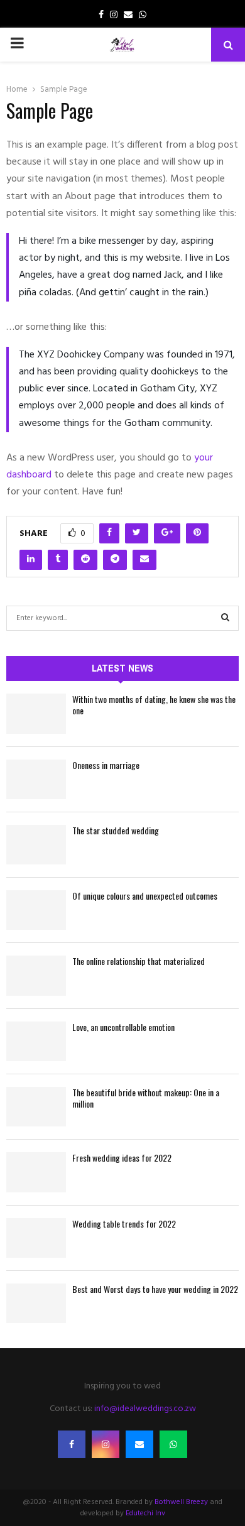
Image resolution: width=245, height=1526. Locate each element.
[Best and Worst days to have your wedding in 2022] (36, 1303)
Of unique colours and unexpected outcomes (144, 895)
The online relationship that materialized (138, 960)
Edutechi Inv (145, 1513)
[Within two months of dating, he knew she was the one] (36, 713)
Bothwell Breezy (181, 1502)
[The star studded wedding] (36, 844)
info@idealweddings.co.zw (145, 1409)
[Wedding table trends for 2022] (36, 1238)
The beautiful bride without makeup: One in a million (145, 1098)
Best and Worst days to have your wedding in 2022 (155, 1288)
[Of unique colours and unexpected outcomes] (36, 910)
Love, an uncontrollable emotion (123, 1026)
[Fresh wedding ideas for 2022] (36, 1172)
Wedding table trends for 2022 (124, 1223)
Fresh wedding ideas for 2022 (122, 1157)
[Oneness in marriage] (36, 779)
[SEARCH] (225, 618)
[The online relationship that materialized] (36, 975)
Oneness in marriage (105, 764)
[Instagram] (105, 1444)
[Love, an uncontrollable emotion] (36, 1041)
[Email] (139, 1444)
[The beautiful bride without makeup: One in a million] (36, 1106)
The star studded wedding (115, 830)
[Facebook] (71, 1444)
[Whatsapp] (173, 1444)
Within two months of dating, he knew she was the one (154, 704)
